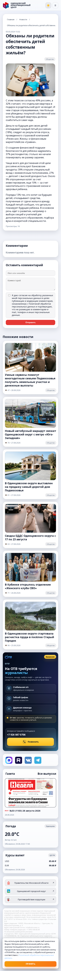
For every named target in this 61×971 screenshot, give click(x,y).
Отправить (30, 322)
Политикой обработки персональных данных (31, 305)
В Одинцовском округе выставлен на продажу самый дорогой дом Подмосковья (29, 486)
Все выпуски (47, 773)
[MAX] (8, 760)
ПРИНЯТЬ (30, 964)
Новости (23, 19)
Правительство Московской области (34, 883)
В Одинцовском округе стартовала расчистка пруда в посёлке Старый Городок (29, 637)
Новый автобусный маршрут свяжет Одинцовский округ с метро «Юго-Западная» (30, 434)
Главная (10, 19)
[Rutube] (18, 760)
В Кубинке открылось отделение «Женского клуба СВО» (28, 586)
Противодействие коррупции (36, 899)
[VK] (28, 760)
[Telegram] (37, 760)
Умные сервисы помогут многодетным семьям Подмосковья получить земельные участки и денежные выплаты (30, 380)
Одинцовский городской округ (35, 891)
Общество (50, 59)
